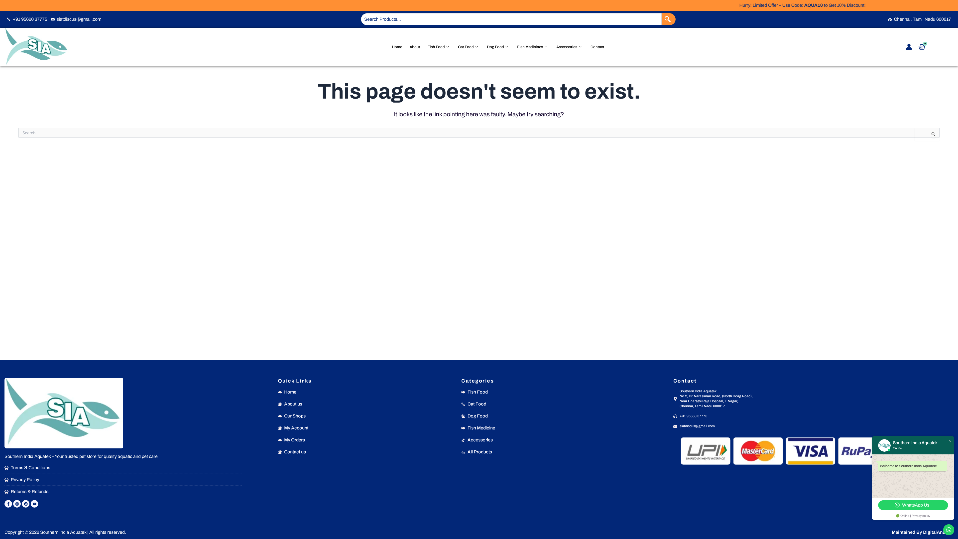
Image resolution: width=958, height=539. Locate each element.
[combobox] (511, 19)
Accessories (566, 47)
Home (397, 47)
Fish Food (436, 47)
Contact (597, 47)
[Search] (669, 19)
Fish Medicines (530, 47)
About (415, 47)
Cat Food (466, 47)
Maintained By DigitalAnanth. (923, 532)
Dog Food (495, 47)
